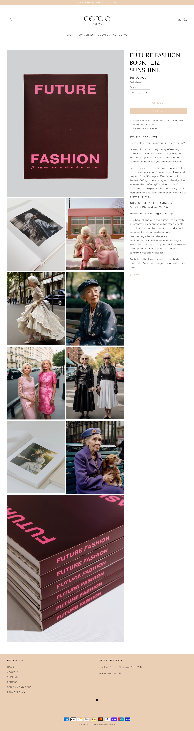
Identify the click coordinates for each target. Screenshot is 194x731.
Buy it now (158, 111)
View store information (145, 128)
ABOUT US (13, 672)
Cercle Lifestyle (92, 724)
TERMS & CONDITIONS (19, 687)
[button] (10, 19)
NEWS (10, 667)
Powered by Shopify (107, 724)
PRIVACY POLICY (16, 692)
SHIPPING (12, 677)
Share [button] (136, 274)
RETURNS (12, 682)
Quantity (134, 87)
